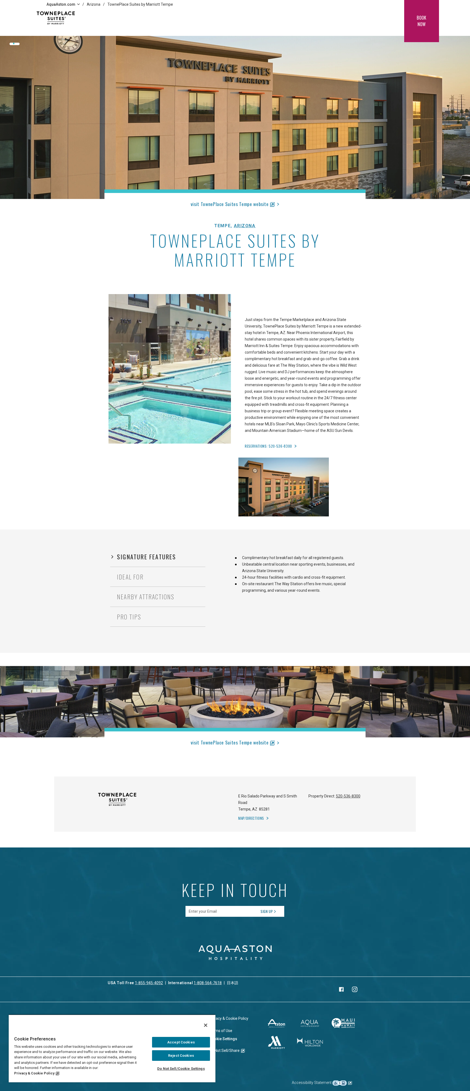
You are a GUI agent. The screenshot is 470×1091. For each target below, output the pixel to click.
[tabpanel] (298, 574)
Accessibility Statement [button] (312, 1082)
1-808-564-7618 (208, 983)
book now (421, 20)
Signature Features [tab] (146, 556)
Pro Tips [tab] (129, 616)
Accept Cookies (181, 1042)
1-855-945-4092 (149, 983)
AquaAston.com (61, 4)
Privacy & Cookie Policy (34, 1073)
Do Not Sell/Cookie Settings (181, 1069)
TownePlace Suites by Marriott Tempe (140, 4)
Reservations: (268, 446)
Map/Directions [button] (251, 818)
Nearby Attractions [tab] (146, 596)
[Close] (206, 1025)
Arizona (93, 4)
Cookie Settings (223, 1039)
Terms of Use (220, 1030)
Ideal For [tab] (130, 576)
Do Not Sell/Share (224, 1050)
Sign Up (267, 911)
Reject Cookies (181, 1055)
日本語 (232, 983)
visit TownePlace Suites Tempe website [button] (230, 203)
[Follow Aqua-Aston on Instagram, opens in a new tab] (355, 989)
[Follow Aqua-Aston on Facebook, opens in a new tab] (341, 989)
